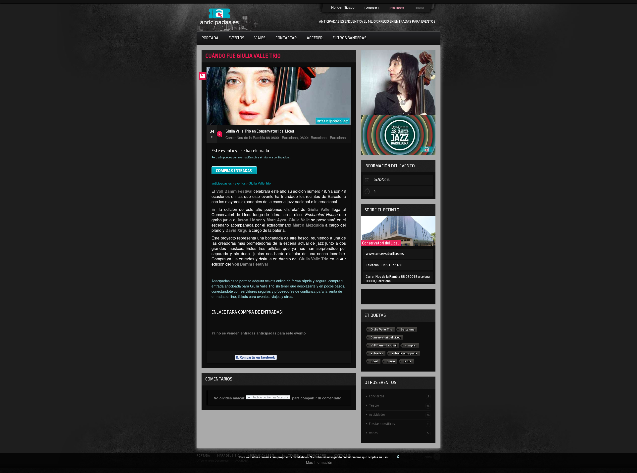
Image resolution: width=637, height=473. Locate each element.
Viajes (259, 38)
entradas (377, 353)
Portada (210, 38)
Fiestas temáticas (399, 424)
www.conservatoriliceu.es (385, 254)
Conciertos (399, 396)
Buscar (420, 7)
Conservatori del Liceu (380, 243)
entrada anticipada (404, 353)
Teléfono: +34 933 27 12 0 (384, 265)
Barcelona (408, 329)
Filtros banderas (350, 38)
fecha (407, 361)
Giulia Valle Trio (260, 183)
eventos (240, 183)
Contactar (286, 38)
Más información (319, 462)
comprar (411, 345)
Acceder (315, 38)
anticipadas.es (222, 183)
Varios (399, 433)
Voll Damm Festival (384, 345)
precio (391, 361)
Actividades (399, 415)
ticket (374, 361)
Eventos (236, 38)
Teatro (399, 405)
